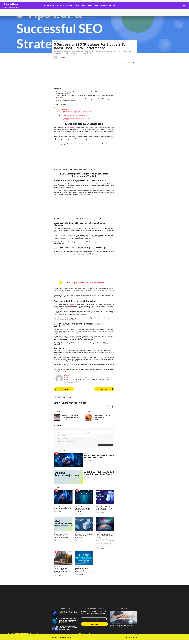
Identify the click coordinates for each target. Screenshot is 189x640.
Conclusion (67, 119)
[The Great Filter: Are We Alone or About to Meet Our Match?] (105, 524)
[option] (59, 595)
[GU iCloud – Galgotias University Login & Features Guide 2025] (84, 558)
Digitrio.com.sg (61, 371)
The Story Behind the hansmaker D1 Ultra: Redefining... (145, 601)
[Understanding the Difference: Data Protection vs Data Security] (123, 617)
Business (69, 5)
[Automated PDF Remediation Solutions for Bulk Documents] (84, 524)
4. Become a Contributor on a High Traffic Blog (72, 116)
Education (77, 566)
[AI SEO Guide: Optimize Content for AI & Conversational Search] (68, 477)
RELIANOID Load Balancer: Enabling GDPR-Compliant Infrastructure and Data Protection (83, 509)
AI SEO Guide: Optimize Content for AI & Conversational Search (99, 473)
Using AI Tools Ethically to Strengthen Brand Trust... (87, 601)
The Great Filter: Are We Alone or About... (130, 601)
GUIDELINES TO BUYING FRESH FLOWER (101, 416)
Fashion (90, 5)
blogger (72, 304)
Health (83, 5)
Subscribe (94, 624)
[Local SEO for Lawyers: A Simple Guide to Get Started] (68, 460)
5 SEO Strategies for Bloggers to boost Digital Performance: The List (75, 111)
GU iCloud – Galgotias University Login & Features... (159, 601)
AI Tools (97, 505)
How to (97, 5)
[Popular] (56, 453)
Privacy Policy (62, 637)
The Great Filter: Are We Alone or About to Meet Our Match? (104, 536)
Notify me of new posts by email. (66, 441)
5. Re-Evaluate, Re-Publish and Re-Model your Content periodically (76, 118)
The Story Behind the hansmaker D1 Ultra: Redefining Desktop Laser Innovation (62, 570)
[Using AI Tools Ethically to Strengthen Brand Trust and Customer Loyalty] (105, 497)
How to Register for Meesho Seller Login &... (30, 601)
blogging (72, 127)
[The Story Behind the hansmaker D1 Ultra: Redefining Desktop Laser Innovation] (63, 558)
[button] (184, 5)
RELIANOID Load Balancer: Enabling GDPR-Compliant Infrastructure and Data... (73, 601)
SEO (55, 41)
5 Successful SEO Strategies (64, 109)
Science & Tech (47, 5)
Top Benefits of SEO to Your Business (88, 283)
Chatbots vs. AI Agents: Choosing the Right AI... (173, 601)
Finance (76, 5)
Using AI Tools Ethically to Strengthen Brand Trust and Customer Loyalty (104, 508)
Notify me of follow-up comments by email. (69, 438)
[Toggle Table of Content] (55, 108)
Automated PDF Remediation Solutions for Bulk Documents (84, 536)
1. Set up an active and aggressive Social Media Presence (74, 112)
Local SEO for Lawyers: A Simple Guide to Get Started (99, 456)
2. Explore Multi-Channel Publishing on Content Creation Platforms (76, 114)
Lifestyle (104, 5)
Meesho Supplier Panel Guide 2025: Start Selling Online (44, 601)
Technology (60, 5)
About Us (54, 637)
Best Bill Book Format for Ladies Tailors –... (16, 601)
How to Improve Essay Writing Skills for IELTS (70, 416)
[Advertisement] (84, 76)
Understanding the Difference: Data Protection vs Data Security (121, 626)
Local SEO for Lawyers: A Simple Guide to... (59, 601)
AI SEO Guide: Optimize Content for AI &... (102, 601)
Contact (112, 5)
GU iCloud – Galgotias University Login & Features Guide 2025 (83, 570)
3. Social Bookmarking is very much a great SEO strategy (74, 115)
